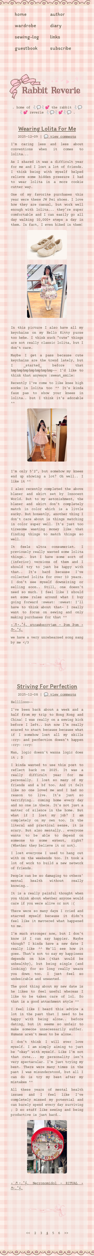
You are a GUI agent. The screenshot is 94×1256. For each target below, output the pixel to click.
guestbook (26, 48)
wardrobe (25, 25)
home (21, 14)
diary (55, 25)
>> (66, 1233)
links (55, 37)
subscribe (60, 48)
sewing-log (27, 37)
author (57, 14)
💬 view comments (60, 137)
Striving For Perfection (47, 686)
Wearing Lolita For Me (47, 128)
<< (28, 1233)
